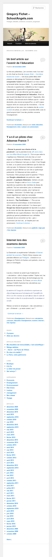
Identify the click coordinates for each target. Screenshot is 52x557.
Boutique (10, 363)
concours (10, 320)
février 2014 (11, 455)
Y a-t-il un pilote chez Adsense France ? (20, 138)
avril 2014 (10, 452)
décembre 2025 (12, 407)
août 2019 (10, 414)
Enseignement (12, 127)
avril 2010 (10, 518)
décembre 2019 (12, 412)
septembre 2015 (12, 427)
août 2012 (10, 470)
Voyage (9, 398)
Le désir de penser (14, 369)
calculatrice (39, 318)
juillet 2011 (11, 488)
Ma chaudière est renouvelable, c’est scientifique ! (25, 344)
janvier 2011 (11, 501)
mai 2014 (10, 450)
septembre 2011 (12, 483)
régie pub (41, 228)
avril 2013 (10, 462)
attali (33, 125)
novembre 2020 (12, 409)
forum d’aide (31, 182)
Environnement (12, 385)
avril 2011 (10, 493)
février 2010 (11, 523)
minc (19, 127)
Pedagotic (25, 257)
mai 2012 (10, 475)
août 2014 (10, 447)
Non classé (11, 395)
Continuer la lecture (15, 120)
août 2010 (10, 511)
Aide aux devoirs (30, 43)
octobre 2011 (11, 480)
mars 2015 (10, 434)
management (11, 393)
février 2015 (11, 437)
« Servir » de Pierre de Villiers (18, 350)
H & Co (9, 366)
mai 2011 (10, 490)
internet (41, 320)
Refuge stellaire (12, 347)
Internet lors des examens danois (17, 242)
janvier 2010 (11, 526)
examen (35, 320)
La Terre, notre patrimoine (16, 355)
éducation (39, 125)
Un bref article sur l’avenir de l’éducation (20, 61)
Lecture (9, 390)
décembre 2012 (12, 465)
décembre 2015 (12, 424)
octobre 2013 (11, 457)
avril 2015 (10, 432)
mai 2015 (10, 429)
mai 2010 (10, 516)
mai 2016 (10, 422)
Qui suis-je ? (11, 371)
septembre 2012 (12, 468)
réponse (11, 230)
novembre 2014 (12, 442)
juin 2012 (10, 473)
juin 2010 (10, 513)
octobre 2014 (11, 445)
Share (9, 539)
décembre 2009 (12, 529)
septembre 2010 (12, 508)
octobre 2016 (11, 419)
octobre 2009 (11, 534)
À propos (19, 43)
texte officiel (37, 280)
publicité (35, 228)
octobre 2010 (11, 506)
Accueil (9, 43)
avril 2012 (10, 478)
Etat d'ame (11, 388)
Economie (18, 125)
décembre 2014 (12, 440)
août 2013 (10, 460)
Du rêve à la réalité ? (14, 352)
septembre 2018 (12, 417)
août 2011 (10, 485)
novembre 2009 (12, 531)
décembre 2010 (12, 503)
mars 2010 (10, 521)
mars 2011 (10, 495)
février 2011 (11, 498)
